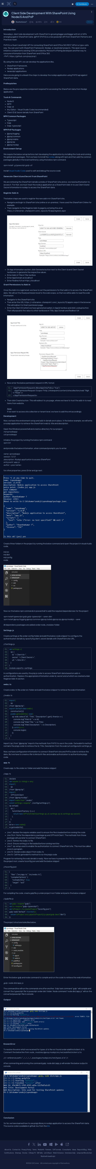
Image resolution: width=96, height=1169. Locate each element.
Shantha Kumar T (21, 22)
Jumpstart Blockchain (84, 1153)
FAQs (90, 1149)
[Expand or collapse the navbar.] (3, 3)
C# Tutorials (56, 1149)
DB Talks (40, 1153)
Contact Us (16, 1149)
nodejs (52, 157)
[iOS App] (61, 1144)
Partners (48, 1149)
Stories (24, 1153)
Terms (34, 1149)
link (48, 1126)
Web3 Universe (58, 1153)
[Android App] (56, 1144)
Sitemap (18, 1153)
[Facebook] (28, 1144)
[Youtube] (45, 1144)
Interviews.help (70, 1153)
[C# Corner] (8, 3)
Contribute (83, 4)
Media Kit (41, 1149)
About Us (8, 1149)
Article (89, 22)
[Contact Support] (67, 1144)
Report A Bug (82, 1149)
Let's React (48, 1153)
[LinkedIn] (39, 1144)
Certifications (9, 1153)
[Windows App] (50, 1144)
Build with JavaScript (48, 1156)
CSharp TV (32, 1153)
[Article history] (30, 22)
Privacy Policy (26, 1149)
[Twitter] (34, 1144)
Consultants (66, 1149)
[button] (92, 4)
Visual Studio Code (17, 171)
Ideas (74, 1149)
